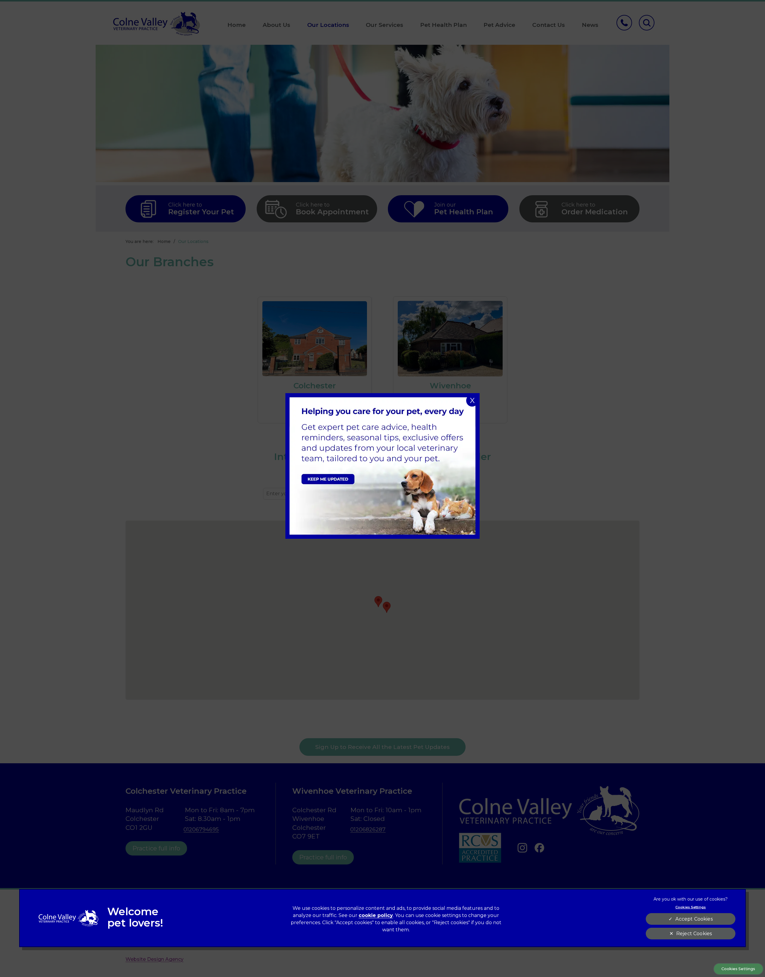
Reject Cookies (694, 933)
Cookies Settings (738, 969)
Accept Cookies (693, 919)
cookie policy (376, 915)
